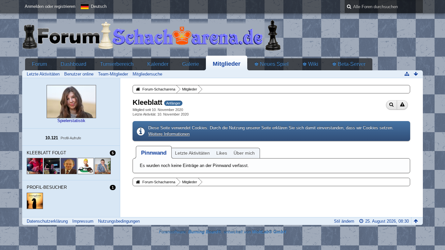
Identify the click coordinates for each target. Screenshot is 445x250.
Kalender (157, 64)
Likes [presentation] (221, 153)
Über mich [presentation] (244, 153)
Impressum (82, 221)
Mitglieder (226, 64)
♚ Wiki (310, 64)
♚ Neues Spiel (271, 64)
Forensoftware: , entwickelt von (222, 231)
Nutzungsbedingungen (119, 221)
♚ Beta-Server (349, 64)
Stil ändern (344, 221)
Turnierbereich (117, 64)
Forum (39, 64)
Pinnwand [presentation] (153, 153)
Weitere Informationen (169, 134)
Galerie (190, 64)
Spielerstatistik (71, 120)
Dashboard (73, 64)
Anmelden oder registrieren (50, 6)
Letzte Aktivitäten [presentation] (192, 153)
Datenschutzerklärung (47, 221)
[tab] (154, 153)
